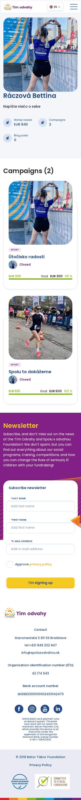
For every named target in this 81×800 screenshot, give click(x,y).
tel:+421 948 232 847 (40, 645)
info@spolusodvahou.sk (40, 652)
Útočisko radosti (26, 257)
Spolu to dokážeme (30, 372)
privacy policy (41, 564)
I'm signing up (41, 582)
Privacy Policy (40, 765)
